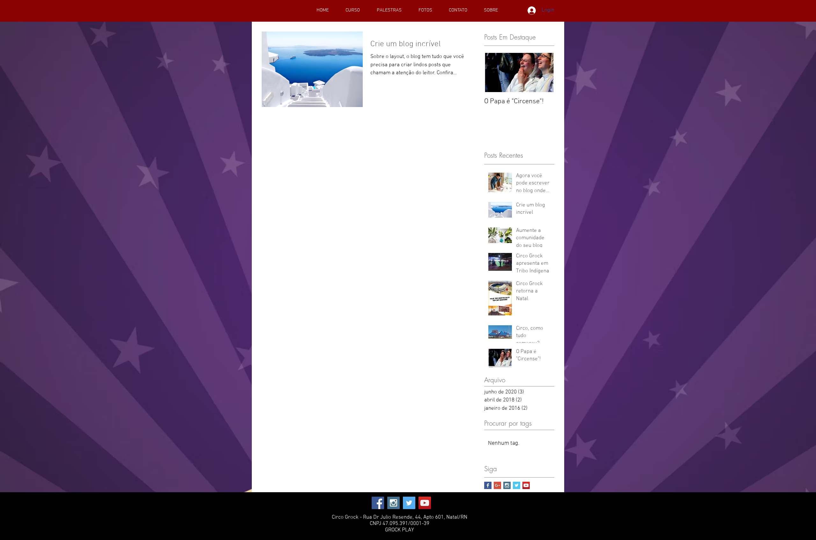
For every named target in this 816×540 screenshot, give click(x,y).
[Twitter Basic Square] (516, 485)
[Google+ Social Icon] (497, 485)
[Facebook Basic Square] (488, 485)
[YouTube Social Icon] (526, 485)
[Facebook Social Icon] (378, 503)
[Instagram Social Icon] (507, 485)
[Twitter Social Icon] (409, 503)
